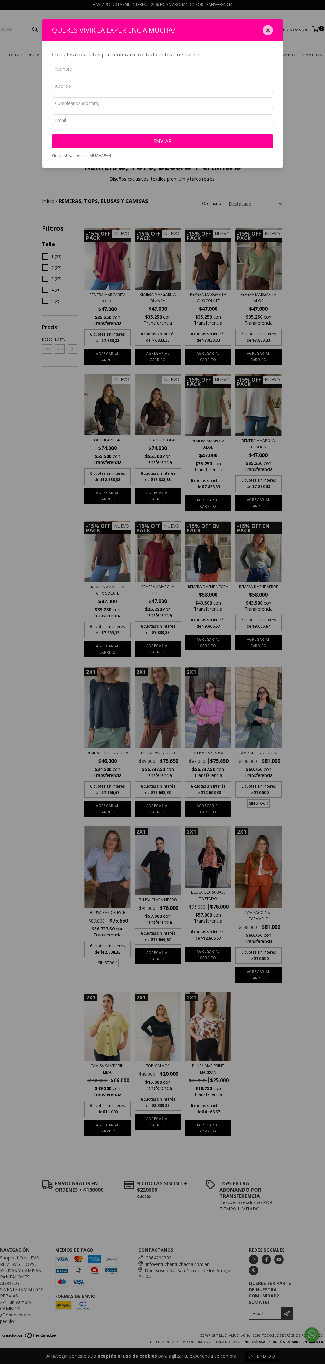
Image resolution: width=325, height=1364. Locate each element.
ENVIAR (162, 141)
